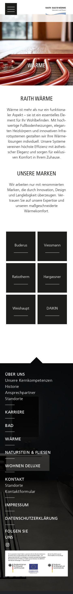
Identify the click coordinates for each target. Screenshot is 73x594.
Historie (12, 387)
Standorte (14, 399)
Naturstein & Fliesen (27, 453)
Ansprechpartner (20, 393)
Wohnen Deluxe (23, 466)
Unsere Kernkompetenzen (28, 381)
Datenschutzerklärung (31, 519)
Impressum (17, 505)
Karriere (14, 412)
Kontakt (14, 479)
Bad (9, 426)
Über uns (15, 374)
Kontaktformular (20, 492)
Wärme (13, 439)
